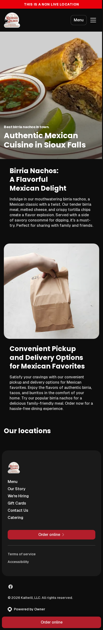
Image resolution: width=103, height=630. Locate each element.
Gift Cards (17, 503)
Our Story (16, 488)
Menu (79, 20)
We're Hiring (18, 496)
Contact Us (18, 510)
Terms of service (22, 554)
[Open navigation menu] (93, 20)
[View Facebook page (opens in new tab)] (10, 587)
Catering (15, 517)
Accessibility (18, 562)
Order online (52, 622)
